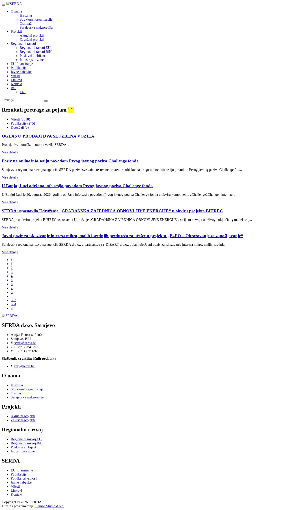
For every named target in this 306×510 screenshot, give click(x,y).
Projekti (16, 31)
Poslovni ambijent (32, 56)
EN (23, 92)
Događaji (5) (20, 127)
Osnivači (26, 23)
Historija (26, 15)
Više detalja (10, 152)
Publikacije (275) (23, 123)
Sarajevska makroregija (36, 27)
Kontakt (16, 84)
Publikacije (18, 68)
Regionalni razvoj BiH (36, 52)
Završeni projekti (32, 39)
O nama (16, 11)
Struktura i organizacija (36, 19)
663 (13, 300)
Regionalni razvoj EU (35, 47)
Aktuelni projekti (32, 35)
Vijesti (15, 76)
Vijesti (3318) (20, 119)
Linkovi (16, 80)
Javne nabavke (21, 72)
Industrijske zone (32, 60)
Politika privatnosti (24, 478)
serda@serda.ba (25, 343)
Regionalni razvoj (23, 43)
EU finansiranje (22, 64)
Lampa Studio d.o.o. (49, 506)
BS (13, 88)
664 (13, 304)
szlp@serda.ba (24, 366)
